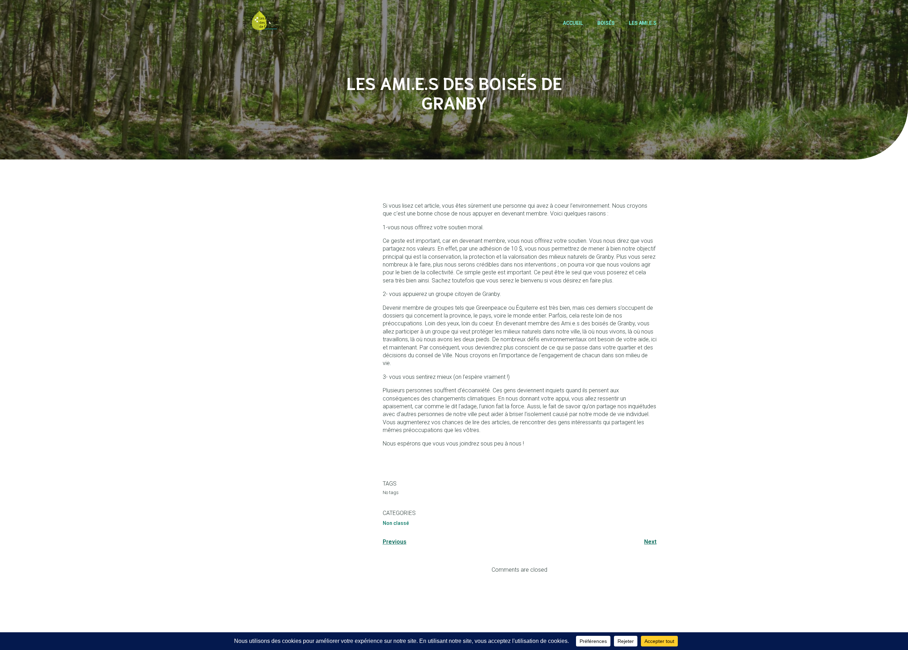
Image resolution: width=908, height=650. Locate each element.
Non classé (396, 523)
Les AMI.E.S (643, 23)
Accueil (573, 23)
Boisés (606, 23)
